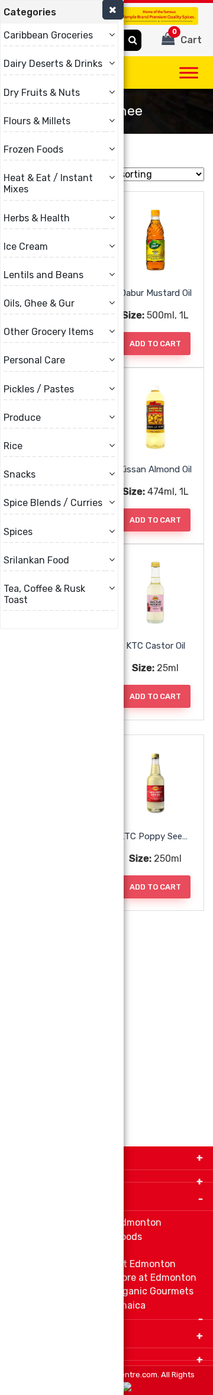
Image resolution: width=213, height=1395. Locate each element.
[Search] (132, 40)
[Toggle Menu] (188, 72)
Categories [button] (30, 12)
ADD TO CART (155, 343)
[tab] (59, 12)
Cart (187, 37)
